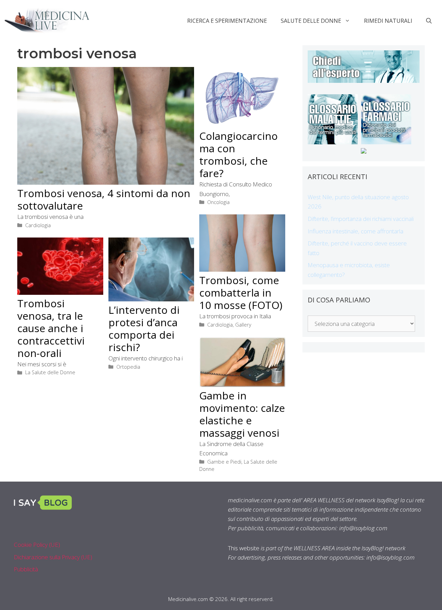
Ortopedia (128, 367)
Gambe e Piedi (224, 461)
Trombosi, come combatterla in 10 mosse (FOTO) (240, 292)
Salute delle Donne (311, 21)
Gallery (243, 324)
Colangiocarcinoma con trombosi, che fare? (238, 154)
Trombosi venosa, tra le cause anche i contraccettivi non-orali (51, 328)
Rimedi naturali (388, 21)
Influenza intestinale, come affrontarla (355, 231)
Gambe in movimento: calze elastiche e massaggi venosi (242, 414)
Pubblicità (26, 569)
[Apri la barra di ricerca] (429, 20)
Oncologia (218, 202)
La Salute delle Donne (50, 372)
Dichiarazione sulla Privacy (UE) (53, 557)
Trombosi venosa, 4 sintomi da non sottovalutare (103, 199)
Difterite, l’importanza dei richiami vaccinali (361, 219)
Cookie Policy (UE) (37, 545)
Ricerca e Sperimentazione (227, 21)
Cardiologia (38, 225)
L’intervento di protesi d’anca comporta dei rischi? (144, 328)
